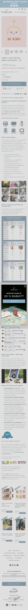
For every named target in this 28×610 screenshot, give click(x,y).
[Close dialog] (25, 286)
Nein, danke (14, 306)
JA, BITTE (14, 301)
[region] (14, 4)
